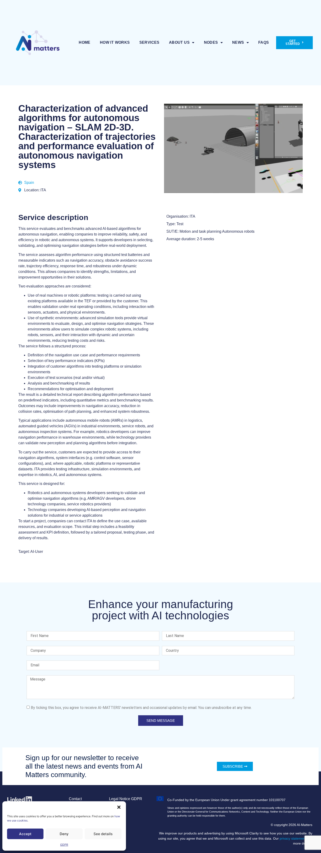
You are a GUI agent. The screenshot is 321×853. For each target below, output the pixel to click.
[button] (119, 807)
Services (149, 42)
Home (84, 42)
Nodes (211, 42)
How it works (115, 42)
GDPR (64, 844)
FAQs (263, 42)
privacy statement (293, 838)
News (238, 42)
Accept (25, 834)
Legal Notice (119, 799)
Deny (64, 834)
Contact (75, 799)
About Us (179, 42)
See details (103, 834)
